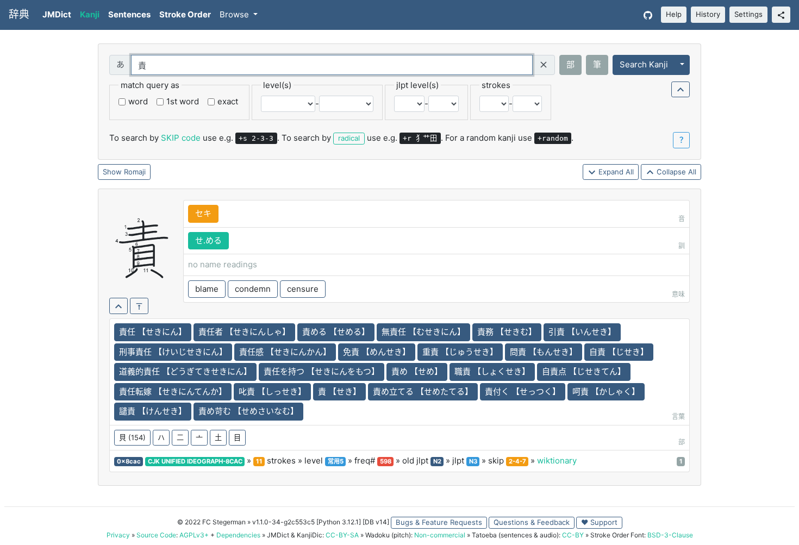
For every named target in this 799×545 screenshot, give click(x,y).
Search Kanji (644, 64)
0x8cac (129, 461)
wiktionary (557, 460)
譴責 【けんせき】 (152, 411)
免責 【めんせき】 (376, 352)
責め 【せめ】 (416, 371)
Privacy (118, 535)
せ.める (208, 240)
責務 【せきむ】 (506, 332)
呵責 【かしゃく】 (606, 391)
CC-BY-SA (342, 535)
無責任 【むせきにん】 (423, 332)
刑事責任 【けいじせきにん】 (173, 352)
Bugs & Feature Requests (439, 522)
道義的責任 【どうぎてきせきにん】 (185, 371)
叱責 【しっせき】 (272, 391)
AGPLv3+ (194, 535)
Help (674, 14)
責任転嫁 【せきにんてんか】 (173, 391)
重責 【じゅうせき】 (460, 352)
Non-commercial (439, 535)
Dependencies (238, 535)
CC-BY (573, 535)
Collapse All (675, 171)
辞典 (19, 14)
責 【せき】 (339, 391)
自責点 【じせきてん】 (584, 371)
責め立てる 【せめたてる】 (423, 391)
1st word (182, 101)
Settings (748, 14)
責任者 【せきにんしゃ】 (244, 332)
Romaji (135, 171)
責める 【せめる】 (336, 332)
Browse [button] (235, 14)
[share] (781, 15)
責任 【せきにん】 (152, 332)
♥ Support (599, 522)
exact (227, 101)
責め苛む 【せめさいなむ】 (248, 411)
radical (349, 138)
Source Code (156, 535)
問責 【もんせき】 (543, 352)
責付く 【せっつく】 (522, 391)
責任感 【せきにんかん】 (285, 352)
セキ (203, 213)
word (138, 101)
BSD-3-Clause (670, 535)
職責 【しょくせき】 (492, 371)
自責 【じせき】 (618, 352)
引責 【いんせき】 (582, 332)
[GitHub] (648, 15)
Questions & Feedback (532, 522)
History (708, 14)
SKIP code (181, 138)
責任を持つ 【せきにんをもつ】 (321, 371)
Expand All (615, 171)
